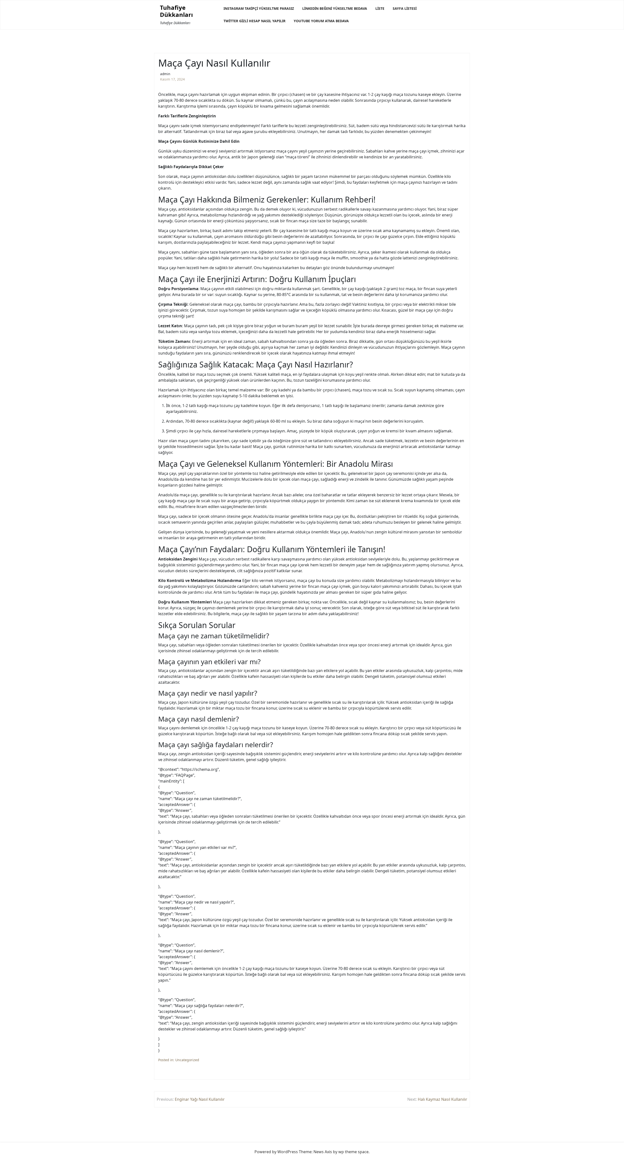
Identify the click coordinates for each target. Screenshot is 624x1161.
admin (165, 73)
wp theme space (353, 1151)
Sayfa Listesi (405, 8)
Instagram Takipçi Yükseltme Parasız (259, 8)
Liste (379, 8)
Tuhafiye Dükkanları (176, 11)
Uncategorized (187, 1060)
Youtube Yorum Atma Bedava (321, 21)
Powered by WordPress (276, 1151)
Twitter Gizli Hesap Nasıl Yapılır (254, 21)
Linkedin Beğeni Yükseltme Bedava (334, 8)
